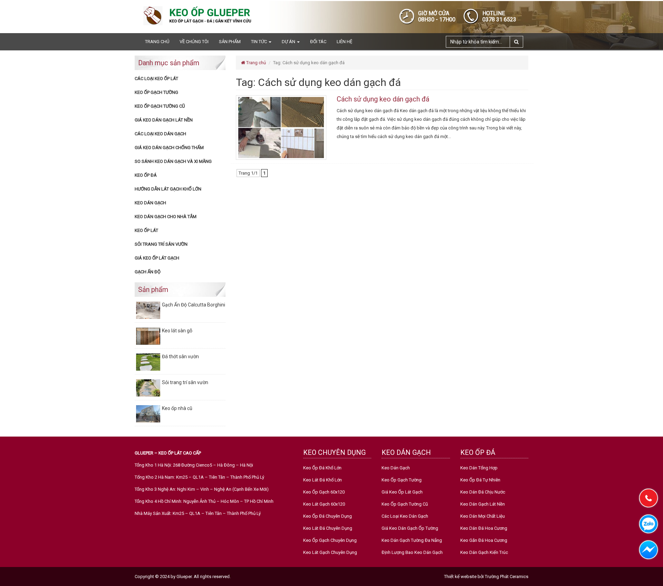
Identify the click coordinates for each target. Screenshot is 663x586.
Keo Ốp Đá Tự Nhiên (480, 479)
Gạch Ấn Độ (148, 271)
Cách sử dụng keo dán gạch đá (383, 99)
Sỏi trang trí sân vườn (161, 244)
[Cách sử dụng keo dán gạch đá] (281, 127)
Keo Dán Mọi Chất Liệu (482, 516)
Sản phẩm (230, 41)
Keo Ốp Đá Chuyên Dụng (327, 516)
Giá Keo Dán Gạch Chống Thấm (169, 147)
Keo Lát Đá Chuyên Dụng (327, 528)
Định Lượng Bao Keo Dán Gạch (412, 552)
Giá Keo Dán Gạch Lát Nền (164, 120)
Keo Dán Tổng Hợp (479, 467)
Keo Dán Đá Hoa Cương (483, 528)
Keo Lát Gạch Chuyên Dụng (330, 552)
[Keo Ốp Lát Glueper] (200, 15)
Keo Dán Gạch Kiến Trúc (484, 552)
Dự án (289, 41)
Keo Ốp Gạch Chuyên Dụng (330, 540)
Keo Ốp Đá (146, 175)
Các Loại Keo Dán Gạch (160, 133)
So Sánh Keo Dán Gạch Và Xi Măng (173, 161)
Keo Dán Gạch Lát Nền (482, 504)
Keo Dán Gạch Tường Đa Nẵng (412, 540)
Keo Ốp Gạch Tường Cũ (160, 106)
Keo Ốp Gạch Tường (156, 92)
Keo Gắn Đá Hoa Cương (483, 540)
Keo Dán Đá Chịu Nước (482, 492)
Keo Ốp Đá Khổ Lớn (322, 467)
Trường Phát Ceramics (506, 576)
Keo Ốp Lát (146, 230)
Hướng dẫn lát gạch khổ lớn (168, 189)
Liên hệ (344, 41)
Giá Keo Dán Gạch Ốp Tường (410, 528)
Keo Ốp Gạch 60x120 (324, 492)
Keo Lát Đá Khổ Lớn (322, 479)
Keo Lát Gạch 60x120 (324, 504)
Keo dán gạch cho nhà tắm (165, 216)
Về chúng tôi (194, 41)
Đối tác (318, 41)
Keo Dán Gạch (150, 202)
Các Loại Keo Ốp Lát (156, 78)
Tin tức (259, 41)
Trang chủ (157, 41)
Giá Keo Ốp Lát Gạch (157, 258)
